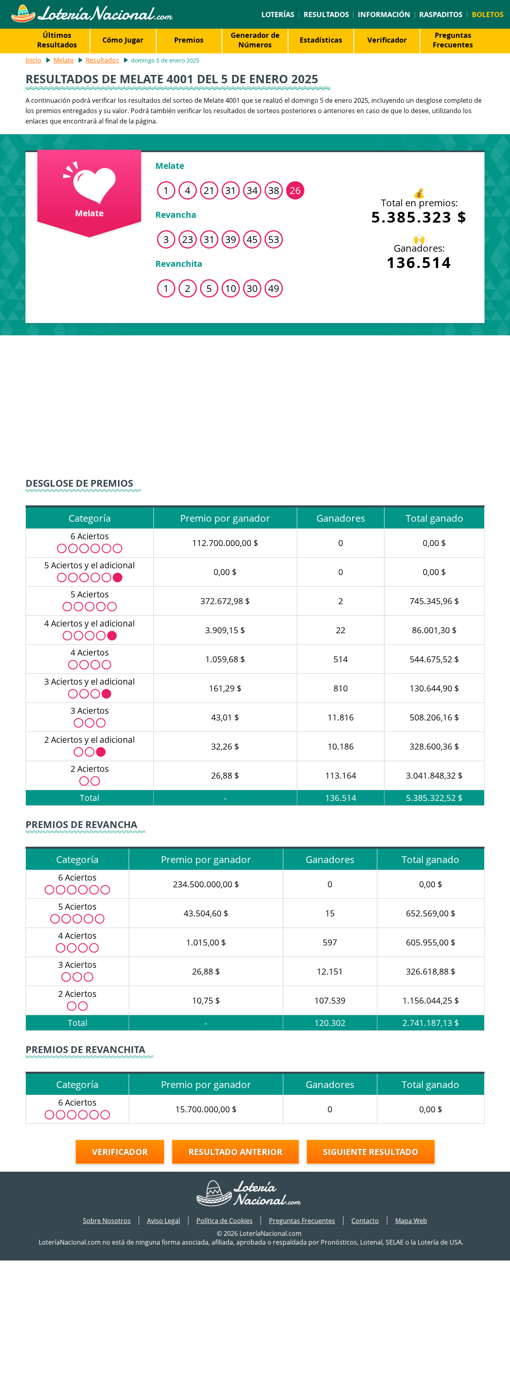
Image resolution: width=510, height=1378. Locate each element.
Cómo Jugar (122, 40)
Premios (189, 40)
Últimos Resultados (57, 39)
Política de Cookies (224, 1220)
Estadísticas (321, 40)
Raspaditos (441, 14)
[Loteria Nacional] (91, 20)
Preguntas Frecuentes (453, 39)
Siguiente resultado (370, 1151)
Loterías (277, 14)
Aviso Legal (163, 1220)
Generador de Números (255, 39)
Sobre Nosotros (107, 1220)
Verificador (387, 40)
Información (384, 14)
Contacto (365, 1220)
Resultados (326, 14)
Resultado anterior (235, 1151)
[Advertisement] (255, 403)
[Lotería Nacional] (255, 1194)
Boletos (488, 14)
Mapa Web (411, 1220)
